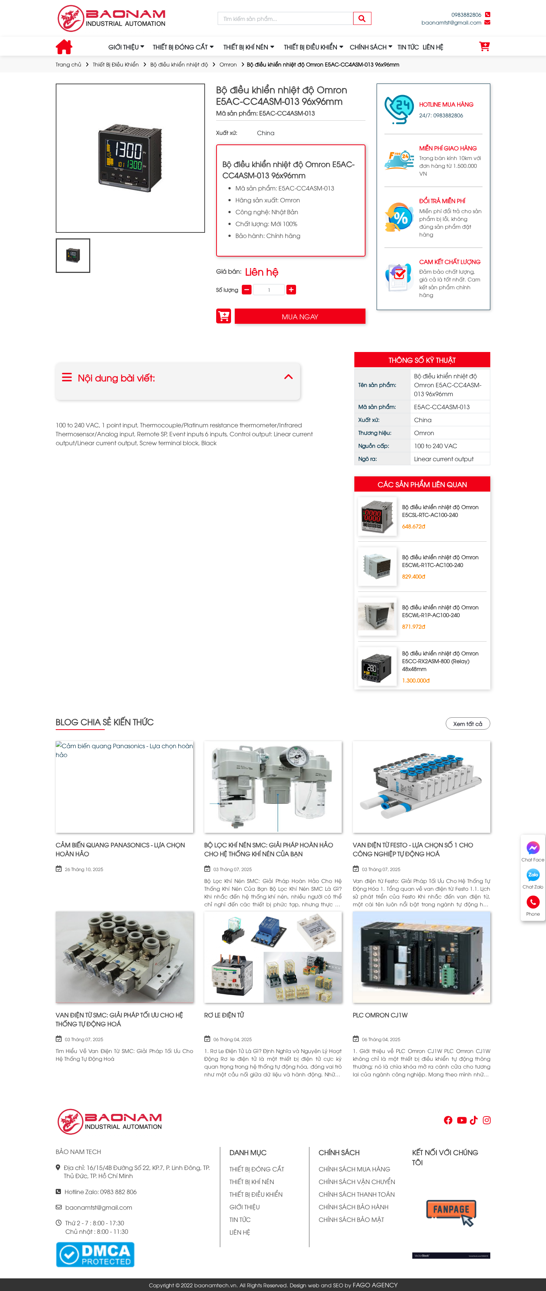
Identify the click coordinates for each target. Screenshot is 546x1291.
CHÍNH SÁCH (368, 47)
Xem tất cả (468, 723)
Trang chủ (68, 64)
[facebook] (451, 1216)
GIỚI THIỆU (123, 47)
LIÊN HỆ (433, 47)
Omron (228, 64)
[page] (447, 1122)
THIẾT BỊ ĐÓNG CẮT (257, 1169)
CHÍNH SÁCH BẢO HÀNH (354, 1207)
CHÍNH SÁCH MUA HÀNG (354, 1169)
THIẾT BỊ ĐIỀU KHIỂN (256, 1194)
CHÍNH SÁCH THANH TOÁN (357, 1194)
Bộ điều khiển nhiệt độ (179, 64)
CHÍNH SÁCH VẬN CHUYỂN (357, 1181)
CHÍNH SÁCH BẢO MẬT (351, 1219)
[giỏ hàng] (484, 47)
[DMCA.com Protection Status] (95, 1254)
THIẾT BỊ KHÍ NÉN (252, 1181)
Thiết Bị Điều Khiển (116, 64)
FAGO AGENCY (375, 1285)
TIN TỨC (408, 47)
